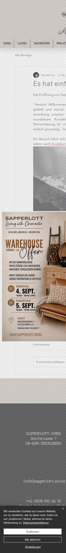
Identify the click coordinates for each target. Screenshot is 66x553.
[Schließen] (60, 510)
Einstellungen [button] (33, 547)
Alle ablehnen (33, 539)
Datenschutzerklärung (36, 522)
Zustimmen (32, 531)
